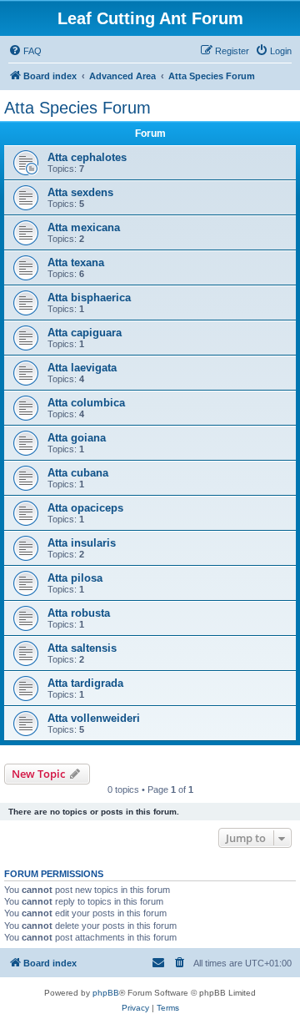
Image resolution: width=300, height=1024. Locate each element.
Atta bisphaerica (89, 297)
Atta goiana (77, 437)
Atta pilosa (75, 578)
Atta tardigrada (85, 683)
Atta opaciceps (85, 508)
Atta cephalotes (87, 157)
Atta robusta (79, 613)
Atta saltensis (82, 648)
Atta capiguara (85, 332)
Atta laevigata (82, 367)
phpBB (105, 992)
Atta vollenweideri (94, 718)
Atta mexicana (84, 227)
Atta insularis (82, 543)
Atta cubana (78, 473)
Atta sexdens (80, 192)
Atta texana (76, 262)
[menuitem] (25, 51)
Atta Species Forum (77, 107)
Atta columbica (86, 402)
